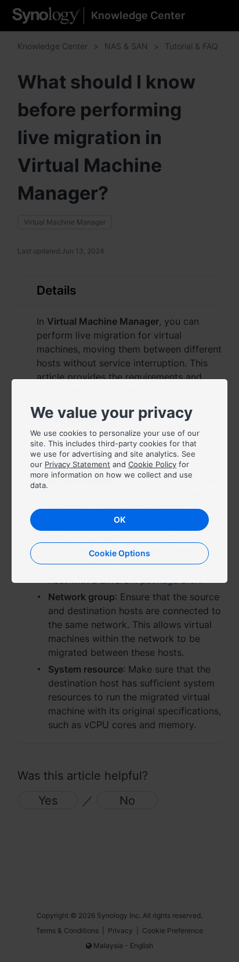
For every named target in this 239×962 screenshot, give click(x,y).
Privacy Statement (77, 464)
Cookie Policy (152, 464)
